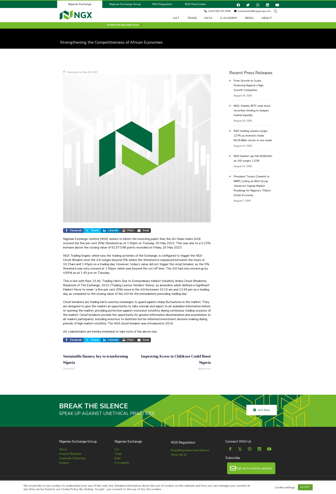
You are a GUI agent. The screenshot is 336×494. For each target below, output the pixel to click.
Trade (192, 18)
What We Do (179, 455)
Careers (64, 463)
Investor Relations (70, 454)
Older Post (95, 362)
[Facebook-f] (230, 449)
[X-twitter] (240, 449)
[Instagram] (257, 5)
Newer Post (176, 362)
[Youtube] (277, 5)
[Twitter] (248, 5)
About (267, 18)
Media (249, 18)
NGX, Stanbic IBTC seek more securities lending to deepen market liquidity (252, 110)
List (176, 18)
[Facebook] (238, 5)
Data (209, 18)
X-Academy (228, 18)
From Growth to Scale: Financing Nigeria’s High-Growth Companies (249, 85)
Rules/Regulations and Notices (190, 450)
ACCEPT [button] (305, 487)
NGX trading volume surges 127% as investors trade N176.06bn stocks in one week (253, 135)
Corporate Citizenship (72, 458)
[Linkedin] (267, 5)
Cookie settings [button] (285, 487)
